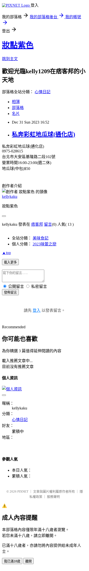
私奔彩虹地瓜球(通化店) (43, 134)
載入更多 (10, 262)
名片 (16, 113)
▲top (6, 253)
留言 (48, 224)
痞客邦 (37, 224)
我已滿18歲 (12, 561)
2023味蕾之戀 (44, 244)
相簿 (16, 102)
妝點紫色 (18, 45)
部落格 (18, 108)
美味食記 (40, 238)
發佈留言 (10, 292)
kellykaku (9, 196)
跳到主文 (10, 59)
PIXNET (22, 491)
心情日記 (42, 92)
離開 (28, 561)
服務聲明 (53, 496)
